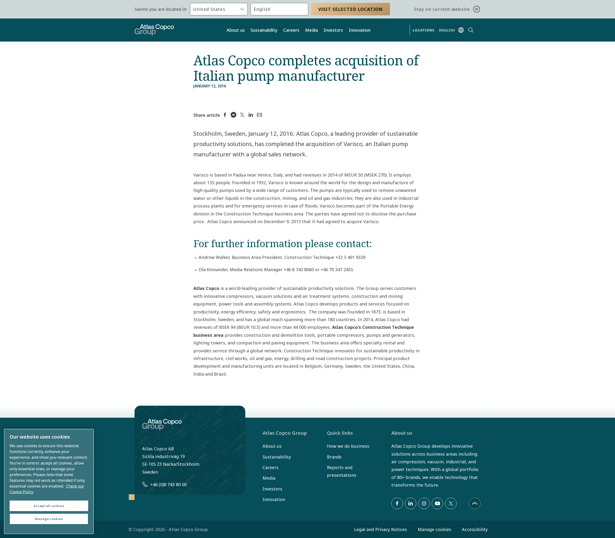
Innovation (359, 30)
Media (311, 30)
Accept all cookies (49, 506)
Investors (333, 30)
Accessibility (475, 529)
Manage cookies (434, 529)
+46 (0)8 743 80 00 (168, 484)
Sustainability (264, 30)
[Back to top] (474, 503)
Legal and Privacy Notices (380, 529)
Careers (291, 30)
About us (236, 30)
